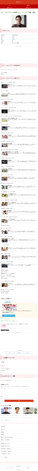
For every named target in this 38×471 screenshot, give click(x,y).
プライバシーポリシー (9, 467)
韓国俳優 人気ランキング (5, 443)
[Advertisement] (19, 55)
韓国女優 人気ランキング (5, 446)
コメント (3, 388)
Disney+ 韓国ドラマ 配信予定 (6, 451)
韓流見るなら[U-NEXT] (8, 315)
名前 (2, 396)
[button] (35, 412)
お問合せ (28, 467)
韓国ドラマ (3, 429)
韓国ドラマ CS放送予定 (5, 439)
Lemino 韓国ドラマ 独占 (5, 453)
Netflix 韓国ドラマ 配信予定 (6, 448)
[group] (6, 412)
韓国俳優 (2, 432)
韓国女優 (2, 434)
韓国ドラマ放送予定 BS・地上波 (7, 437)
